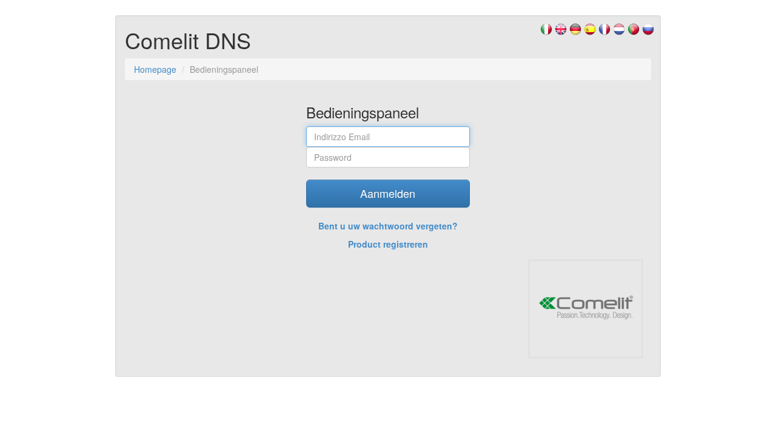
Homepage (155, 69)
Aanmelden (387, 193)
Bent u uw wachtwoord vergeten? (388, 226)
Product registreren (388, 244)
